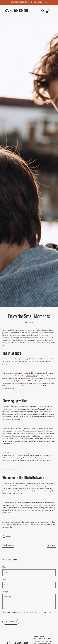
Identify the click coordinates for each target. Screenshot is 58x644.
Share (8, 536)
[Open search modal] (42, 11)
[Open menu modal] (54, 11)
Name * (4, 567)
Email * (4, 579)
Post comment (11, 622)
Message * (5, 592)
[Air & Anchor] (16, 11)
